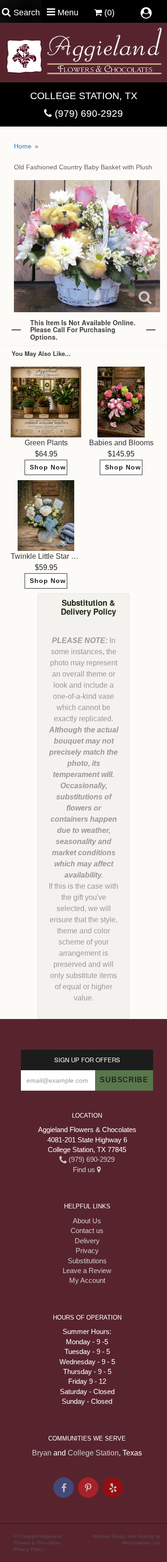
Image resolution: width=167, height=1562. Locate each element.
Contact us (87, 1230)
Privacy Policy (28, 1549)
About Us (87, 1221)
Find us (85, 1169)
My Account (87, 1280)
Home (23, 146)
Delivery (87, 1241)
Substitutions (87, 1261)
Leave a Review (87, 1270)
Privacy (87, 1250)
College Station (93, 1453)
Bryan (41, 1453)
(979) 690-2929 (89, 113)
